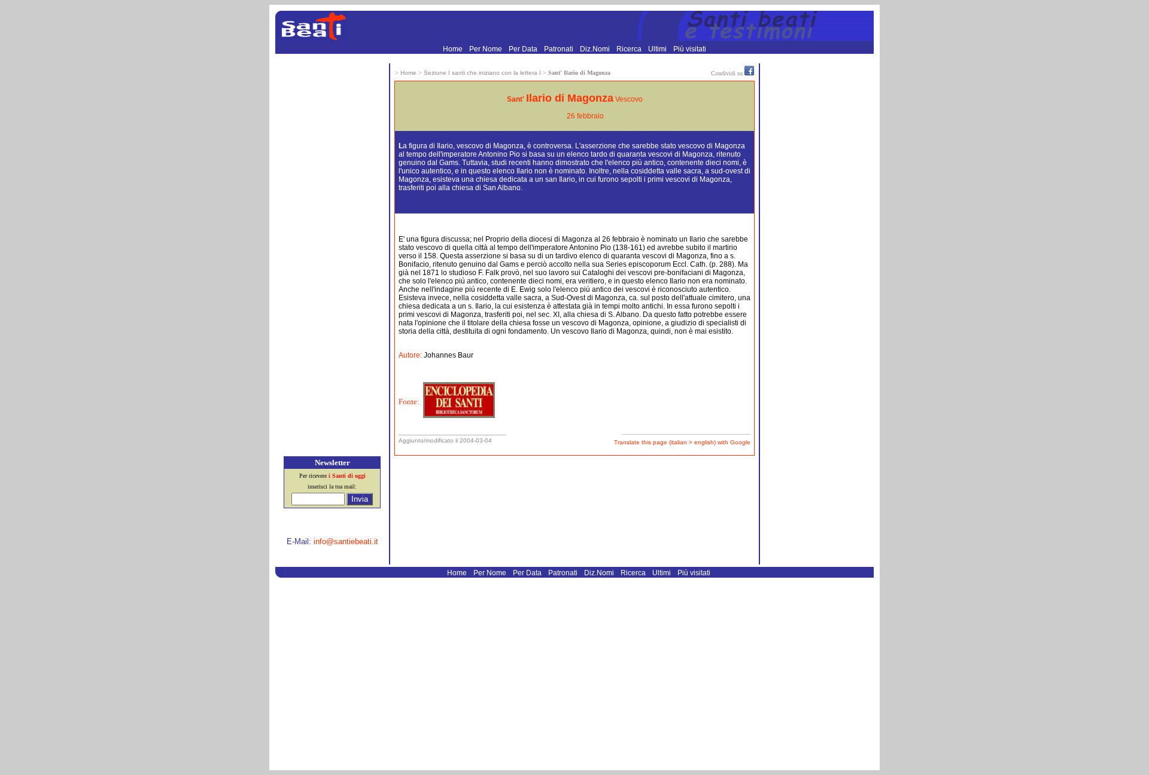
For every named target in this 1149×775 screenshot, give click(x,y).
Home (453, 49)
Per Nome (486, 49)
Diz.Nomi (596, 49)
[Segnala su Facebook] (749, 73)
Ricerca (629, 49)
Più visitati (689, 49)
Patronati (559, 49)
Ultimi (658, 49)
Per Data (524, 49)
